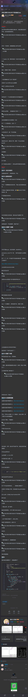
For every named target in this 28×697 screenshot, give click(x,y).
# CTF (4, 603)
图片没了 (6, 666)
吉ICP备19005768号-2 (14, 680)
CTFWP (6, 9)
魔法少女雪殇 (8, 15)
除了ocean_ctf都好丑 (8, 670)
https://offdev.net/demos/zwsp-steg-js (10, 263)
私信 (25, 15)
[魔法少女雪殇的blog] (14, 674)
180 (12, 621)
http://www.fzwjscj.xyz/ (19, 400)
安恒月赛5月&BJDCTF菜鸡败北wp (11, 12)
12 (15, 621)
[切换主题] (26, 688)
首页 (3, 9)
